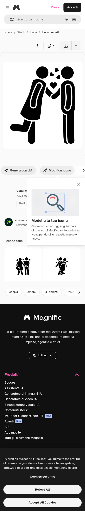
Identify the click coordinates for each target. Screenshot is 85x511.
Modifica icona (60, 170)
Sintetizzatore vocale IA (22, 405)
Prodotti (12, 374)
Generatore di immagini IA (23, 394)
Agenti (13, 421)
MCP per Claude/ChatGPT (28, 416)
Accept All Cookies (42, 502)
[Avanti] (79, 292)
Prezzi (55, 7)
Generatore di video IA (21, 399)
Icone (33, 32)
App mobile (13, 432)
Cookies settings (42, 477)
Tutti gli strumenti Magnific (24, 438)
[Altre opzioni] (37, 45)
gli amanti (51, 292)
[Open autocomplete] (10, 19)
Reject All (42, 489)
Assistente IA (14, 388)
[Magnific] (43, 318)
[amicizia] (23, 266)
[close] (78, 184)
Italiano (42, 355)
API (7, 427)
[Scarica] (65, 45)
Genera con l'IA (21, 170)
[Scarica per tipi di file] (52, 45)
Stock (21, 32)
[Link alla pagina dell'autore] (9, 223)
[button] (42, 355)
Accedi (72, 7)
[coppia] (61, 266)
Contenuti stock (16, 410)
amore (31, 292)
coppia (13, 292)
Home (8, 32)
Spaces (10, 382)
